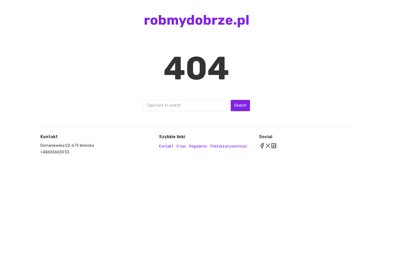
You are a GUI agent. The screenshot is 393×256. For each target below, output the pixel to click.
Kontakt (166, 146)
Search (240, 105)
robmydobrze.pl (196, 20)
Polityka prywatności (228, 146)
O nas (181, 146)
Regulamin (198, 146)
